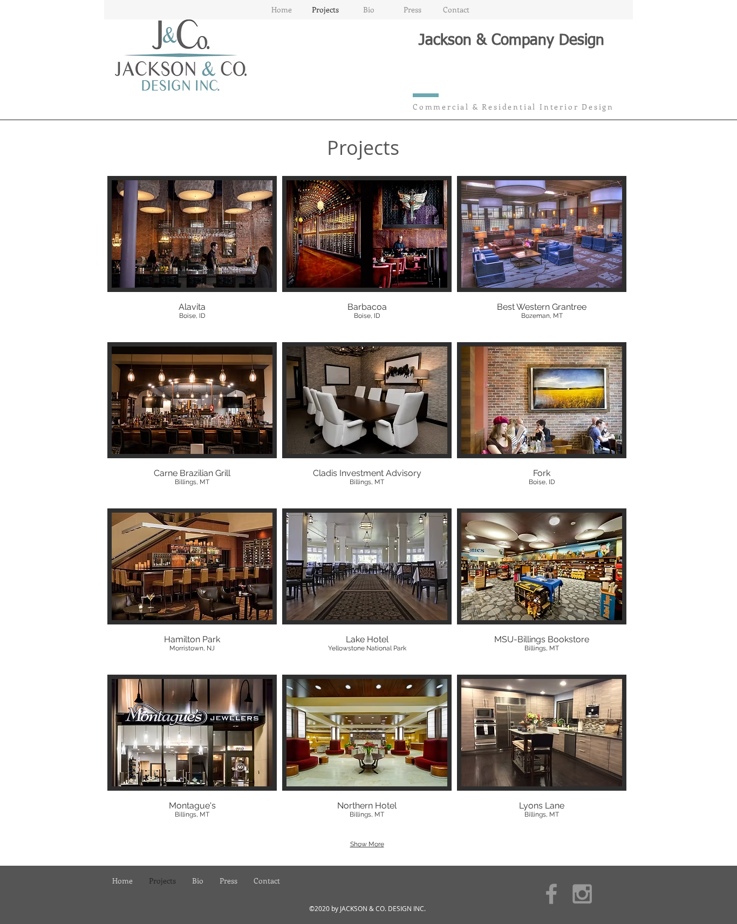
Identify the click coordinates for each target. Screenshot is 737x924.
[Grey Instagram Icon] (582, 893)
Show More (367, 844)
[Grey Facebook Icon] (551, 893)
